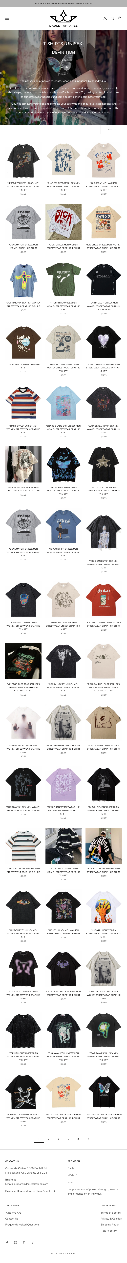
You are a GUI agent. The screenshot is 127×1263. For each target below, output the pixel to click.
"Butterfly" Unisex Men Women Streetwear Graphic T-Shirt (104, 1116)
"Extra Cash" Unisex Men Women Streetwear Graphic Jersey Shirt (104, 306)
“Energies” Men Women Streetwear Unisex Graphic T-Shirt (63, 625)
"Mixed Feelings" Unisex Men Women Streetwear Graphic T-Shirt (23, 186)
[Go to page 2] (88, 1139)
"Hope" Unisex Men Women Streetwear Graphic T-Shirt (63, 932)
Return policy (109, 1231)
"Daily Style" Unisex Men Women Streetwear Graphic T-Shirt (104, 490)
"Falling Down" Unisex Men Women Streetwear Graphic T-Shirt (23, 1118)
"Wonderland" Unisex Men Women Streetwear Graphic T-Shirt (104, 429)
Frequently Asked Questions (22, 1224)
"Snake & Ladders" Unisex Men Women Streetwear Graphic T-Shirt (63, 429)
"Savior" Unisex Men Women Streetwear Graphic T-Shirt (23, 489)
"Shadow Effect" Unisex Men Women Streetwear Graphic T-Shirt (63, 186)
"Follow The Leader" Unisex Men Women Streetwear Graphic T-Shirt (103, 687)
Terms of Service (111, 1213)
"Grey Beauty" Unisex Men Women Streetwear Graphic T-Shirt (23, 995)
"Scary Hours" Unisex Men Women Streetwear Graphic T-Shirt (63, 687)
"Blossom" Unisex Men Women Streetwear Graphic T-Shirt (63, 1116)
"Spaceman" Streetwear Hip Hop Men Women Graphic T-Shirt (63, 810)
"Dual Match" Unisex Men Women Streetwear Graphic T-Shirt (23, 552)
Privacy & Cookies (111, 1219)
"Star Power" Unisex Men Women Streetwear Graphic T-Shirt (104, 1056)
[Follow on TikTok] (32, 1242)
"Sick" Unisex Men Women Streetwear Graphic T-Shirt (63, 246)
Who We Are (13, 1213)
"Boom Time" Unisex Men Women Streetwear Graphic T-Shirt (63, 490)
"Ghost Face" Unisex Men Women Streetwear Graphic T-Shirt (23, 749)
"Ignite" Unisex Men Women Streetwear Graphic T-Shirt (103, 747)
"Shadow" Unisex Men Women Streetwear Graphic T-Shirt (23, 809)
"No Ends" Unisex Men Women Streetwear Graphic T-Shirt (63, 747)
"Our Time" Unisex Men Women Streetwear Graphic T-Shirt (23, 304)
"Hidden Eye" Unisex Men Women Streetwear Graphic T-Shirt (23, 933)
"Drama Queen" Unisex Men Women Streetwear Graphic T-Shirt (63, 1056)
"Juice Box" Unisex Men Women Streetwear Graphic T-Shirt (103, 246)
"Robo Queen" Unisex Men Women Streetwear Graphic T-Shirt (104, 564)
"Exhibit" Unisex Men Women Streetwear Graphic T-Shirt (103, 870)
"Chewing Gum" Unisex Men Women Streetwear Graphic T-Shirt (63, 367)
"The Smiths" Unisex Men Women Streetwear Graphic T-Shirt (63, 306)
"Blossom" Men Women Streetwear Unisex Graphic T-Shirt (103, 186)
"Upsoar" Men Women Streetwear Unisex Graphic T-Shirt (103, 933)
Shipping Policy (110, 1224)
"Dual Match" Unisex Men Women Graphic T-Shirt (23, 246)
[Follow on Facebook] (7, 1242)
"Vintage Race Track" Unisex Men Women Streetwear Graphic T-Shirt (23, 687)
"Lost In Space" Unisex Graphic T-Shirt (23, 366)
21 (78, 1139)
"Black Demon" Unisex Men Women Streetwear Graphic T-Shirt (104, 810)
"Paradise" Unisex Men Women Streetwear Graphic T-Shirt (63, 993)
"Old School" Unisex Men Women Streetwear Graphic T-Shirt (63, 872)
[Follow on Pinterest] (24, 1242)
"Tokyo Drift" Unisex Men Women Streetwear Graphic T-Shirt (63, 552)
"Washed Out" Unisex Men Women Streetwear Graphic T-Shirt (23, 1056)
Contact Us (11, 1219)
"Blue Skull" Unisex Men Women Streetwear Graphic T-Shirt (23, 625)
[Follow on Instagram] (15, 1242)
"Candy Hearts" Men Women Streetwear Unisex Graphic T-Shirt (103, 367)
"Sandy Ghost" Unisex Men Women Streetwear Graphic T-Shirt (104, 995)
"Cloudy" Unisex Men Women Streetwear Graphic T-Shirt (23, 870)
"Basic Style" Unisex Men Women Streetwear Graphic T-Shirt (23, 429)
